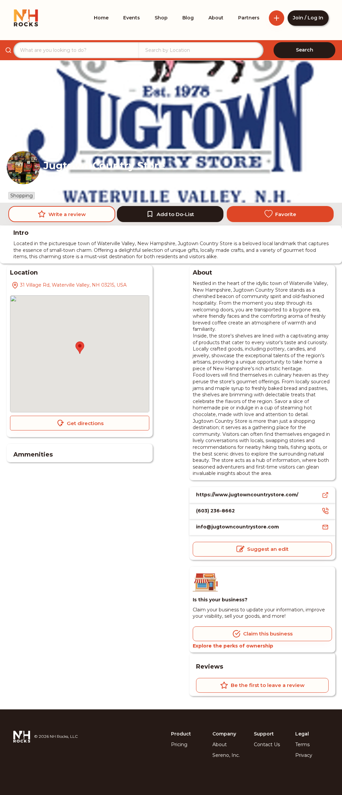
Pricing (179, 744)
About (219, 744)
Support (264, 734)
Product (181, 734)
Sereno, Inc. (226, 755)
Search (304, 50)
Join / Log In (308, 18)
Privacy (303, 755)
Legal (302, 734)
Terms (302, 744)
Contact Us (267, 744)
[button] (80, 348)
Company (224, 734)
